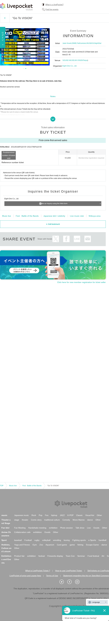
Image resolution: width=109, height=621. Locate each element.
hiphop (54, 515)
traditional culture (52, 520)
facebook (66, 239)
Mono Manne (79, 520)
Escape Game (92, 545)
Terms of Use (52, 575)
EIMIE (74, 43)
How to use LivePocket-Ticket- (68, 570)
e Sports (92, 540)
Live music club (77, 216)
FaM (78, 43)
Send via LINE (77, 239)
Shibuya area (94, 216)
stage (16, 520)
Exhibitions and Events (6, 559)
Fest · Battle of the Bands (27, 216)
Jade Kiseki (66, 43)
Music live (6, 216)
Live (89, 528)
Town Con (70, 556)
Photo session (66, 528)
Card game (62, 545)
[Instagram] (78, 582)
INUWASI (90, 43)
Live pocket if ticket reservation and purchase (16, 7)
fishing (80, 545)
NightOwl (97, 43)
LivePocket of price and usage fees (25, 575)
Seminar (81, 556)
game (72, 545)
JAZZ (62, 515)
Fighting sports (79, 540)
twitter (56, 239)
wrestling (57, 540)
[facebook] (71, 582)
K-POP (70, 515)
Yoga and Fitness (22, 545)
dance (90, 520)
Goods (96, 528)
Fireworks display (55, 556)
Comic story (36, 520)
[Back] (5, 18)
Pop (40, 515)
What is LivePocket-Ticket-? (37, 570)
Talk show (80, 528)
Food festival (93, 556)
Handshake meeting (37, 528)
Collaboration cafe (22, 532)
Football (28, 540)
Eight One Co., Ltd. (69, 66)
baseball (18, 540)
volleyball (46, 540)
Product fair (19, 556)
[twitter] (63, 582)
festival (41, 556)
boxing (67, 540)
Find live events (51, 9)
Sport (4, 540)
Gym (35, 545)
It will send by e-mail (87, 239)
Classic (79, 515)
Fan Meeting (20, 528)
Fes (46, 515)
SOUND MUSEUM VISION (72, 60)
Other (99, 515)
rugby (36, 540)
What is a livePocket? (54, 5)
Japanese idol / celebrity (54, 216)
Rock (34, 515)
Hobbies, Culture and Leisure (6, 548)
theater (25, 520)
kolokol (83, 43)
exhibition (53, 528)
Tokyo (85, 60)
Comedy (66, 520)
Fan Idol (5, 528)
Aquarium (50, 545)
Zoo (41, 545)
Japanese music (21, 515)
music (4, 515)
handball (102, 540)
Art (103, 556)
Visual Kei (89, 515)
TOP (1, 486)
